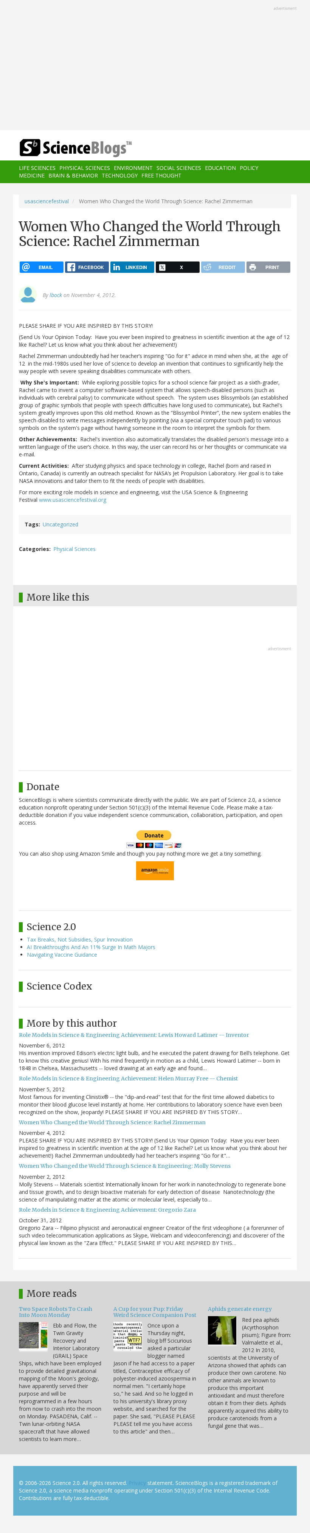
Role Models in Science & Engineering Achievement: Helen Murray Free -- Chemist (128, 1078)
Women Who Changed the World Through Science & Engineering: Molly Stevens (125, 1166)
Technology (120, 175)
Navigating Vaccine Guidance (62, 954)
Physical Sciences (84, 167)
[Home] (64, 148)
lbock (56, 295)
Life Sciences (37, 167)
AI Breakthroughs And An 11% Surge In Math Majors (91, 947)
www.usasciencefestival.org (72, 499)
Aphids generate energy (240, 1309)
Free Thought (161, 175)
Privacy (137, 1482)
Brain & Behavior (73, 175)
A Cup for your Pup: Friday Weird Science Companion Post (154, 1312)
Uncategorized (60, 524)
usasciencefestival (47, 201)
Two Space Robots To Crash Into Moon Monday (55, 1312)
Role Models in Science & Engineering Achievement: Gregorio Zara (107, 1209)
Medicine (32, 175)
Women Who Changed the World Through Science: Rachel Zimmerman (112, 1122)
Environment (133, 167)
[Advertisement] (155, 66)
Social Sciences (179, 167)
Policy (249, 167)
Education (220, 167)
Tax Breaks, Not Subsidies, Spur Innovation (80, 939)
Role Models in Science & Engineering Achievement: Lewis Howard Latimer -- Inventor (134, 1035)
